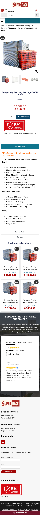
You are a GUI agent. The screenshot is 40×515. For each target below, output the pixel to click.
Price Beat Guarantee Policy (25, 133)
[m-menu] (2, 20)
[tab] (20, 146)
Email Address (7, 458)
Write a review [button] (13, 354)
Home (3, 26)
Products (10, 26)
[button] (36, 56)
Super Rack (16, 504)
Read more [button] (10, 380)
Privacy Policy (24, 510)
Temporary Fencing (23, 26)
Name (3, 465)
